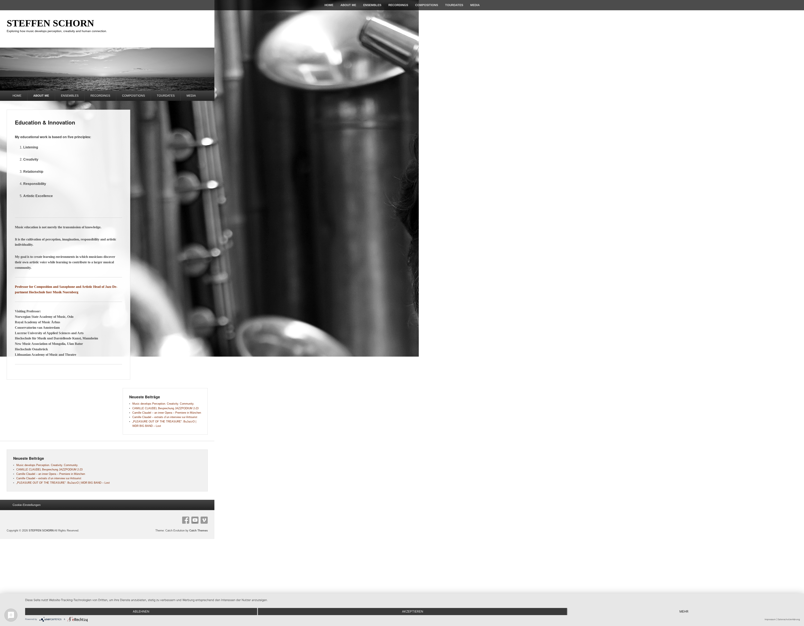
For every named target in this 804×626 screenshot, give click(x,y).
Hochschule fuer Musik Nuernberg (53, 292)
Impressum (770, 619)
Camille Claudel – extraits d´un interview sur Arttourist (164, 417)
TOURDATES (454, 5)
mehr (683, 611)
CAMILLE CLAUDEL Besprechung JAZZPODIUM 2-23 (165, 408)
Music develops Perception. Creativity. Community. (163, 403)
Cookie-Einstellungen (27, 505)
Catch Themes (198, 530)
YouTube (194, 520)
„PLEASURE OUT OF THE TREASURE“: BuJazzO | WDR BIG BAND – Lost (63, 482)
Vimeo (204, 520)
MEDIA (475, 5)
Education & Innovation (45, 122)
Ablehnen (141, 611)
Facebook (185, 520)
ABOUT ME (348, 5)
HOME (329, 5)
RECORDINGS (398, 5)
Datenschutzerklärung (789, 619)
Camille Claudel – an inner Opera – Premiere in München (166, 412)
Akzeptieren (412, 611)
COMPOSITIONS (426, 5)
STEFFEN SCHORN (50, 23)
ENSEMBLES (372, 5)
